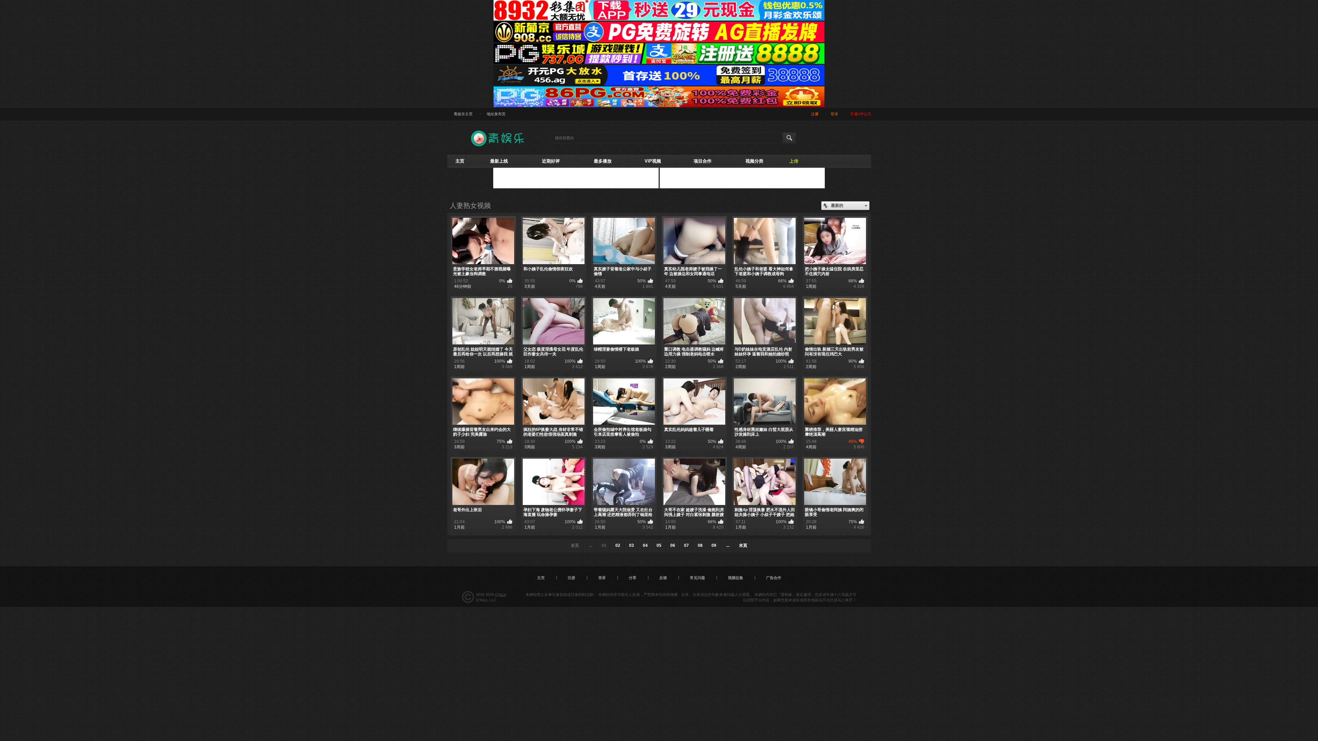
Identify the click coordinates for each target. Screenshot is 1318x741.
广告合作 (773, 578)
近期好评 (551, 161)
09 (714, 545)
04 (645, 545)
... (727, 545)
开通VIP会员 (860, 114)
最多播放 (603, 161)
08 (700, 545)
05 (659, 545)
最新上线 (499, 161)
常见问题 (697, 578)
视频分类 (754, 161)
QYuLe (500, 594)
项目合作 (703, 161)
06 (672, 545)
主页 (459, 161)
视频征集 (735, 578)
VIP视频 (653, 161)
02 (617, 545)
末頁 (743, 545)
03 (631, 545)
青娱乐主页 (463, 114)
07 (686, 545)
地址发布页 (496, 114)
